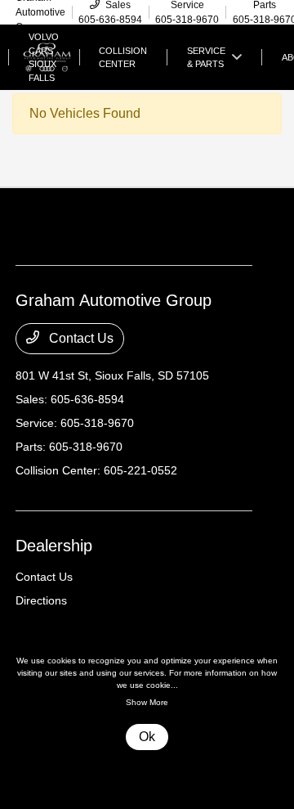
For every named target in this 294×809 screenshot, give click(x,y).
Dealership (54, 546)
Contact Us (80, 338)
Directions (41, 600)
